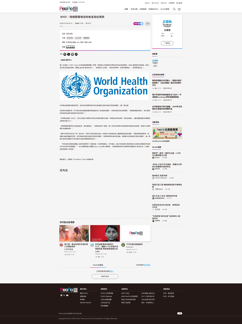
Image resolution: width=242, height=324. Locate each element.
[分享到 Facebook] (64, 54)
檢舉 (147, 23)
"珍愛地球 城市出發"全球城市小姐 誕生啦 (166, 217)
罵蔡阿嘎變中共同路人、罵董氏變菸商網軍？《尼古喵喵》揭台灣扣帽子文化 (167, 82)
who (78, 42)
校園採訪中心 (153, 9)
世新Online (159, 189)
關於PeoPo (84, 293)
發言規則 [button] (147, 265)
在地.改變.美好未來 (148, 299)
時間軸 (82, 299)
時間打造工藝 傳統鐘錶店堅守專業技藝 (167, 185)
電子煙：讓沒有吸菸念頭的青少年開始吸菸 (76, 245)
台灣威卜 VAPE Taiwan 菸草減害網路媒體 (77, 65)
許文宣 (157, 209)
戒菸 (90, 42)
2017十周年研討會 (147, 296)
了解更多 (167, 43)
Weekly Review (85, 302)
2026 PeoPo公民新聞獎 (129, 296)
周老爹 (157, 221)
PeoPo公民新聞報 (107, 293)
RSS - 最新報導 (168, 293)
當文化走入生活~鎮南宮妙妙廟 (164, 195)
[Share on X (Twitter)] (68, 54)
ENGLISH (164, 3)
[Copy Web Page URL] (76, 54)
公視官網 (171, 3)
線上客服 (179, 3)
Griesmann (129, 247)
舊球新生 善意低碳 (159, 175)
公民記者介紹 (105, 302)
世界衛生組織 (71, 42)
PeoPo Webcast (161, 178)
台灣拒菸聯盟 (68, 249)
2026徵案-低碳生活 (148, 293)
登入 (148, 3)
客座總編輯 (104, 306)
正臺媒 (97, 251)
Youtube (67, 295)
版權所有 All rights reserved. (71, 46)
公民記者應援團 (106, 299)
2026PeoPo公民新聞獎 (161, 141)
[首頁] (69, 9)
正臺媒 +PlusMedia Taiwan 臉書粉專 (80, 159)
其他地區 (69, 34)
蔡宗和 (157, 169)
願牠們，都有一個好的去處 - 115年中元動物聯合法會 (166, 154)
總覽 (126, 9)
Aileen (157, 158)
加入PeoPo (155, 3)
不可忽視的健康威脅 (134, 244)
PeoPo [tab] (98, 265)
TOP (179, 313)
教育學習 (70, 38)
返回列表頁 (105, 276)
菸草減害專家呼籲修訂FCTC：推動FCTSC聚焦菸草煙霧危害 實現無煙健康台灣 (106, 246)
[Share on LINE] (72, 54)
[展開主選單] (179, 9)
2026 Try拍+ (125, 293)
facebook (61, 295)
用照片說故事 (126, 302)
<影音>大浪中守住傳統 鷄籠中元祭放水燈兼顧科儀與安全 (167, 165)
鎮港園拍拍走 (159, 198)
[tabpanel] (105, 271)
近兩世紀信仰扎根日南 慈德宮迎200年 (166, 205)
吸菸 (82, 42)
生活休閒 (78, 38)
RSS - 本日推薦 (168, 296)
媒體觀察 (86, 38)
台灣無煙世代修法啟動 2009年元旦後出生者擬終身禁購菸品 (167, 108)
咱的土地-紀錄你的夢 (128, 299)
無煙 (86, 42)
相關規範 (83, 296)
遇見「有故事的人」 (148, 302)
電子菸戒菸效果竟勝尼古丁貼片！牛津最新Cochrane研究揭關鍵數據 (167, 96)
